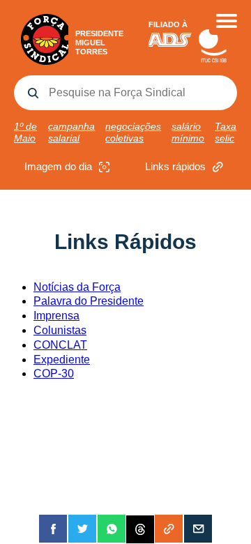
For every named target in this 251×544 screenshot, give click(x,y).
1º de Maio (25, 132)
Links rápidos (175, 166)
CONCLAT (60, 345)
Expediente (61, 359)
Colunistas (59, 330)
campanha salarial (71, 132)
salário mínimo (188, 132)
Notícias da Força (77, 287)
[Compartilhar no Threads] (140, 528)
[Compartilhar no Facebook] (53, 529)
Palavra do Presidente (88, 301)
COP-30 (53, 373)
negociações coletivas (133, 132)
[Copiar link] (169, 529)
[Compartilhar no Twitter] (82, 529)
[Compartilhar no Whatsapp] (112, 529)
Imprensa (56, 316)
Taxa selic (225, 132)
